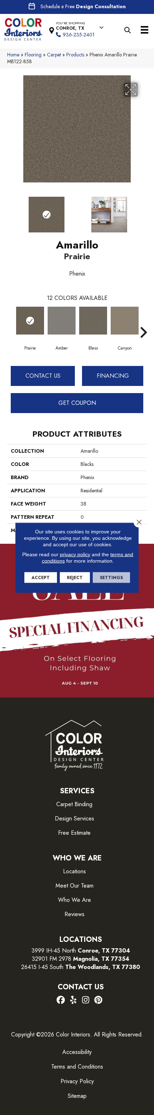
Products (75, 54)
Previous (10, 211)
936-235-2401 (79, 34)
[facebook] (61, 1000)
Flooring (33, 54)
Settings (111, 577)
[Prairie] (30, 320)
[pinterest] (98, 1000)
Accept (41, 577)
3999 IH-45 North (54, 950)
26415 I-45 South (80, 967)
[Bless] (93, 320)
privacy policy (75, 554)
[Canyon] (124, 320)
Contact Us (43, 376)
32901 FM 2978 (80, 959)
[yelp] (73, 1000)
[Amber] (61, 320)
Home (13, 54)
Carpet (54, 54)
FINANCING (113, 376)
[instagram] (86, 1000)
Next (143, 211)
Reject (75, 577)
